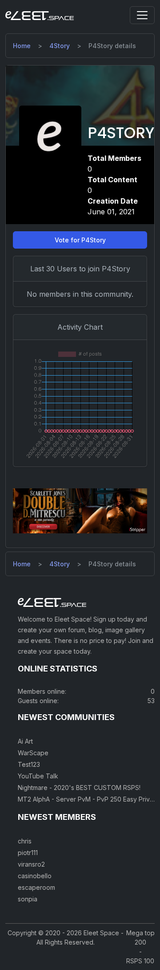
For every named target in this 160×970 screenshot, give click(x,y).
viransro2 (31, 864)
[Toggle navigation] (142, 15)
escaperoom (36, 887)
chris (25, 841)
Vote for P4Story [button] (80, 240)
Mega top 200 (140, 937)
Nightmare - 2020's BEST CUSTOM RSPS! (79, 787)
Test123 (29, 764)
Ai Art (25, 741)
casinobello (35, 876)
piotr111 (28, 852)
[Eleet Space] (39, 15)
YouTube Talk (38, 776)
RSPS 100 (140, 961)
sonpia (27, 899)
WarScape (33, 753)
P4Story (121, 133)
